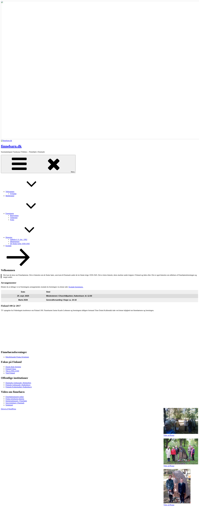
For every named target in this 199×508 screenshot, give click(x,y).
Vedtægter (14, 218)
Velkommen (10, 192)
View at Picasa (169, 435)
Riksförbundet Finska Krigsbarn (17, 357)
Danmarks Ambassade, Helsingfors (18, 383)
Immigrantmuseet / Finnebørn (16, 401)
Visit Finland (10, 373)
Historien (9, 237)
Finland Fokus (11, 369)
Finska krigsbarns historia (15, 399)
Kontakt (8, 246)
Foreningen (10, 213)
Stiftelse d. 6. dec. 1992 (18, 239)
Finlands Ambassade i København (18, 385)
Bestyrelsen (14, 216)
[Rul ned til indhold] (18, 265)
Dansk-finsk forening (13, 367)
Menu (73, 172)
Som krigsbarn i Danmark (15, 403)
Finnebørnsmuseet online (15, 397)
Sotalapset (9, 405)
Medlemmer (10, 196)
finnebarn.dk (11, 146)
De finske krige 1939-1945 (20, 244)
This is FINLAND (12, 371)
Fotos (12, 220)
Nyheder (13, 194)
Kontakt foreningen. (76, 287)
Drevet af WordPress (8, 409)
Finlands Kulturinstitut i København (19, 387)
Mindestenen (14, 242)
